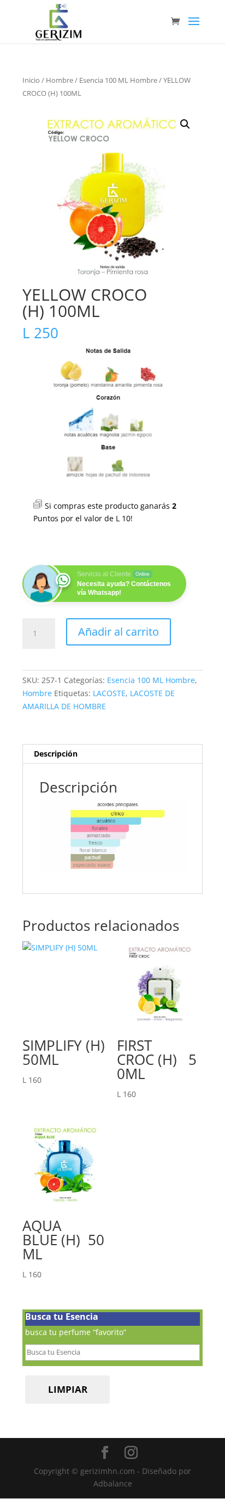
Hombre (59, 80)
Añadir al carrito (118, 631)
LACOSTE (109, 693)
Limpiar (67, 1389)
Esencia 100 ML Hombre (118, 80)
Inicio (31, 80)
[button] (185, 124)
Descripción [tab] (56, 753)
